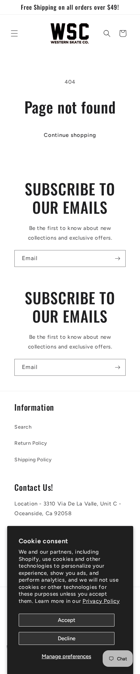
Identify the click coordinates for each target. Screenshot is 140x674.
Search (23, 427)
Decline (66, 638)
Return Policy (30, 443)
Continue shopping (70, 135)
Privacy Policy (101, 601)
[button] (14, 33)
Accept (66, 620)
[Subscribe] (117, 258)
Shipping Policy (33, 460)
